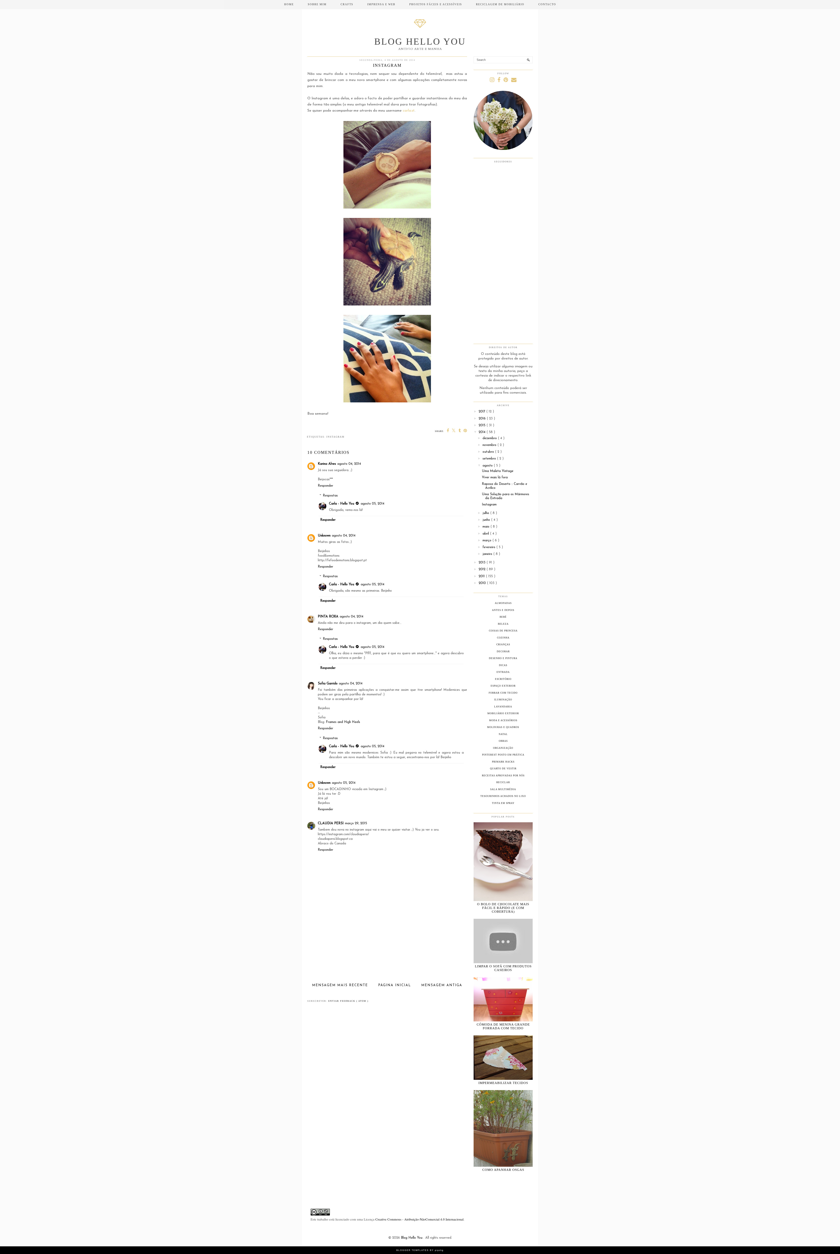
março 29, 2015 (356, 823)
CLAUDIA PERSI (331, 823)
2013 (482, 562)
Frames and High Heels (343, 722)
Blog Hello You (420, 42)
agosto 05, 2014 (372, 503)
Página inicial (394, 985)
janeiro (488, 554)
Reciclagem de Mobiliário (500, 4)
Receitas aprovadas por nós (503, 775)
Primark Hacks (503, 761)
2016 (483, 418)
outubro (489, 452)
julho (486, 513)
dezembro (490, 438)
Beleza (503, 624)
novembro (490, 445)
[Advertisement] (387, 949)
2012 (482, 569)
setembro (490, 458)
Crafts (347, 4)
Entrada (503, 672)
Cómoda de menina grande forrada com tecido (503, 1026)
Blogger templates (413, 1250)
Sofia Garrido (328, 683)
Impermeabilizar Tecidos (503, 1083)
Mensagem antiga (441, 985)
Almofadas (503, 603)
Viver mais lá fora (495, 477)
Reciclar (503, 782)
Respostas (330, 495)
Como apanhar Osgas (503, 1170)
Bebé (503, 617)
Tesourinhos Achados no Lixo (503, 796)
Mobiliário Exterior (503, 713)
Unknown (324, 535)
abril (486, 533)
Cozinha (503, 637)
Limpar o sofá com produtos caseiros (503, 968)
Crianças (503, 644)
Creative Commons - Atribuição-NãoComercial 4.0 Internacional (419, 1219)
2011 (482, 576)
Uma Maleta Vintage (497, 471)
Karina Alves (327, 464)
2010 (483, 583)
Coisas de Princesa (503, 630)
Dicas (503, 665)
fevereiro (489, 547)
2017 (482, 411)
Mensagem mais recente (340, 985)
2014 (482, 432)
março (487, 540)
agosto (488, 465)
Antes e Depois (503, 610)
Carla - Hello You (341, 503)
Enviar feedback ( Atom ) (348, 1001)
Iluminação (503, 699)
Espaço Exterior (503, 685)
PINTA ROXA (328, 616)
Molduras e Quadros (503, 727)
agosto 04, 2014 (349, 464)
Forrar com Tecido (503, 692)
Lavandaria (503, 706)
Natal (503, 734)
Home (289, 4)
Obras (503, 741)
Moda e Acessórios (503, 720)
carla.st (409, 110)
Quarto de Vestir (503, 768)
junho (487, 520)
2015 (482, 425)
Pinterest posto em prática (503, 754)
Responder (325, 486)
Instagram (335, 436)
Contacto (547, 4)
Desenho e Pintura (503, 658)
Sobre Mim (317, 4)
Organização (503, 748)
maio (486, 526)
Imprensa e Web (381, 4)
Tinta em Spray (503, 803)
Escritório (503, 679)
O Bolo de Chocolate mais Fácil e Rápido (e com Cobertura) (503, 907)
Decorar (503, 651)
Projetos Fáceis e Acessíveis (435, 4)
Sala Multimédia (503, 789)
